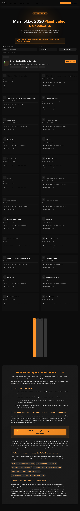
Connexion (75, 3)
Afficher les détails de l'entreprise (14, 79)
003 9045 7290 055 (22, 187)
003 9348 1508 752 (61, 283)
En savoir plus (70, 65)
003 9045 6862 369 (22, 264)
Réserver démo (65, 3)
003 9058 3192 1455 (11, 245)
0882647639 (59, 264)
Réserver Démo (70, 61)
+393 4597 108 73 (60, 245)
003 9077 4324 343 (61, 206)
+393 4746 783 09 (22, 85)
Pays (40, 46)
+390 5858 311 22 (60, 82)
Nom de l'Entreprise (8, 46)
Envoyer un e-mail (10, 87)
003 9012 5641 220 (61, 184)
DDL (4, 3)
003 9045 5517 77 (60, 165)
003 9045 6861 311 (61, 126)
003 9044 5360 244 (61, 145)
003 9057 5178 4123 (22, 206)
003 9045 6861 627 (61, 107)
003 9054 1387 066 (22, 145)
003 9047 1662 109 (22, 303)
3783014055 (59, 303)
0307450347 (20, 104)
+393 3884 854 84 (61, 225)
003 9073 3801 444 (22, 283)
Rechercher (68, 49)
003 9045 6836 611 (22, 225)
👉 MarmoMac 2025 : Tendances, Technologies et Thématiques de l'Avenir (40, 432)
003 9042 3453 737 (22, 126)
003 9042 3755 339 (22, 165)
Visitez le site (9, 85)
